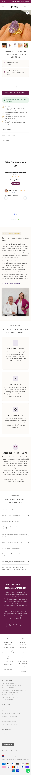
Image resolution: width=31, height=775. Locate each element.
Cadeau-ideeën (8, 661)
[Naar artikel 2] (9, 45)
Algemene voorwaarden (9, 721)
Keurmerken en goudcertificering (11, 713)
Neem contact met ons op (9, 724)
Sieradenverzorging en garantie (11, 711)
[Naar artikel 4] (20, 45)
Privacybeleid (5, 719)
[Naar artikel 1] (4, 45)
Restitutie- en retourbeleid (9, 716)
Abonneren (15, 769)
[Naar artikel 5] (26, 45)
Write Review (15, 183)
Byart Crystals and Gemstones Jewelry (15, 173)
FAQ (3, 708)
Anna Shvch (13, 190)
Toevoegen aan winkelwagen (15, 93)
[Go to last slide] (5, 197)
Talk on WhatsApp (17, 625)
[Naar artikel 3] (15, 45)
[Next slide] (25, 197)
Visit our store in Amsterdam (12, 283)
